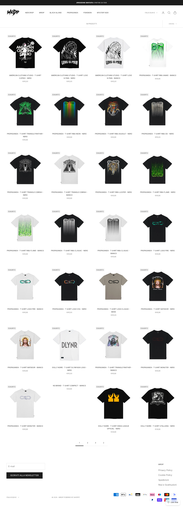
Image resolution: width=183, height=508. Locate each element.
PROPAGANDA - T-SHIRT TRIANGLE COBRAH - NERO (25, 193)
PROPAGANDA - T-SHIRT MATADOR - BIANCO (25, 367)
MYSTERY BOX (103, 13)
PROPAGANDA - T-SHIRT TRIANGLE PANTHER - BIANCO (113, 368)
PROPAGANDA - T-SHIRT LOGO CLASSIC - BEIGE (113, 310)
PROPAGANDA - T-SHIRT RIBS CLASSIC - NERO (69, 251)
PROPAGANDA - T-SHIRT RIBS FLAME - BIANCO (25, 251)
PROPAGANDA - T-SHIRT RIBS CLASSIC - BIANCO (114, 252)
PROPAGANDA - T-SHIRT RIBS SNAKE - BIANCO (157, 75)
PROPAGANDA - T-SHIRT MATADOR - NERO (158, 309)
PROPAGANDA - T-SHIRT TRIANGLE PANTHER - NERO (25, 135)
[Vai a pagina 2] (104, 443)
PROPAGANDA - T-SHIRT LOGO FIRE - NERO (158, 251)
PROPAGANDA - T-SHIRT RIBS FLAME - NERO (157, 192)
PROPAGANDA (72, 13)
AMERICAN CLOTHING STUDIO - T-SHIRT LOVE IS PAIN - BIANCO (113, 76)
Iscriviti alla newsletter (24, 475)
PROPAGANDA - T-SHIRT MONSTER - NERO (158, 367)
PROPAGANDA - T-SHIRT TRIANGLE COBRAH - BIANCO (69, 193)
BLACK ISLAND (56, 13)
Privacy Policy (165, 470)
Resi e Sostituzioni (167, 484)
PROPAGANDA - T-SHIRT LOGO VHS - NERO (69, 309)
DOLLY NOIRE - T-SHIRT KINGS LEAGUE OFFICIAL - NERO (113, 427)
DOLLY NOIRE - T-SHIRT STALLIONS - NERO (158, 426)
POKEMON (87, 13)
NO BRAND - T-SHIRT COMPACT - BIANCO (69, 386)
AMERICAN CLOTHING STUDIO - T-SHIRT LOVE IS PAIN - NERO (69, 76)
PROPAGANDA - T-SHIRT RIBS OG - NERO (158, 134)
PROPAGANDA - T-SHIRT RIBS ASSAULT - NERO (113, 134)
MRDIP (41, 13)
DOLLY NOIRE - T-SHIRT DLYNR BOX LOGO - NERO (69, 368)
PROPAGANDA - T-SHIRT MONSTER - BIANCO (25, 426)
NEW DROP (29, 13)
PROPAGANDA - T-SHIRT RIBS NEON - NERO (69, 134)
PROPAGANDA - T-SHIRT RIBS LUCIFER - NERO (113, 192)
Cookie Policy (165, 475)
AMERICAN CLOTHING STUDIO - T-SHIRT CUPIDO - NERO (25, 76)
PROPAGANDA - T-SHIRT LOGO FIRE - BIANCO (25, 309)
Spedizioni (163, 480)
